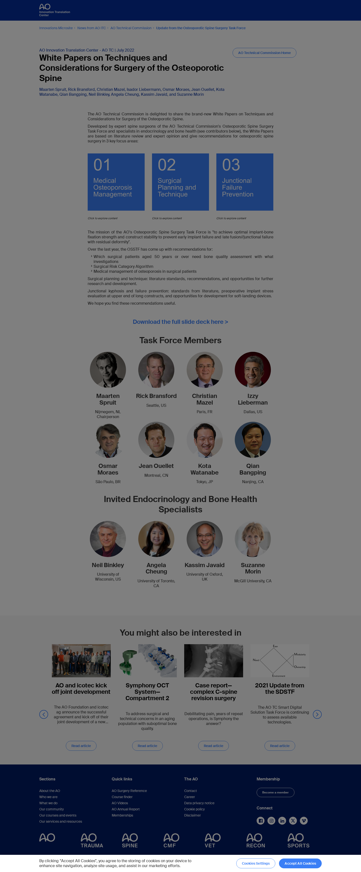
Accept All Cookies (300, 863)
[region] (180, 863)
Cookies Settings (256, 863)
